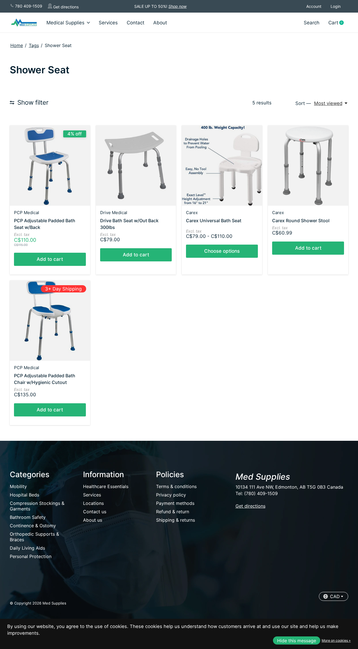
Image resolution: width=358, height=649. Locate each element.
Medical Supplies (65, 22)
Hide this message (296, 640)
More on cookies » (336, 640)
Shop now (177, 6)
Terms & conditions (176, 486)
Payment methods (175, 503)
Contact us (94, 511)
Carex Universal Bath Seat (213, 220)
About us (92, 520)
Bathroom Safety (28, 517)
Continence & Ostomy (33, 525)
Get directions (65, 6)
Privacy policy (171, 495)
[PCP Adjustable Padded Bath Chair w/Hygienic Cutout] (50, 320)
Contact (135, 22)
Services (108, 22)
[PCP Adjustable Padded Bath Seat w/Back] (50, 165)
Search (311, 22)
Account (313, 6)
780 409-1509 (28, 6)
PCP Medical (26, 212)
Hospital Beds (24, 495)
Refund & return (172, 511)
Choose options (222, 251)
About (160, 22)
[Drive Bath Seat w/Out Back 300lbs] (136, 165)
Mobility (18, 486)
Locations (93, 503)
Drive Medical (113, 212)
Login (336, 6)
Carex (192, 212)
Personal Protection (30, 556)
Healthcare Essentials (105, 486)
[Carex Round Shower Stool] (308, 165)
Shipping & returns (175, 520)
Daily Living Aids (27, 548)
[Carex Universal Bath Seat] (222, 165)
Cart (338, 23)
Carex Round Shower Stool (300, 220)
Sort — (303, 103)
